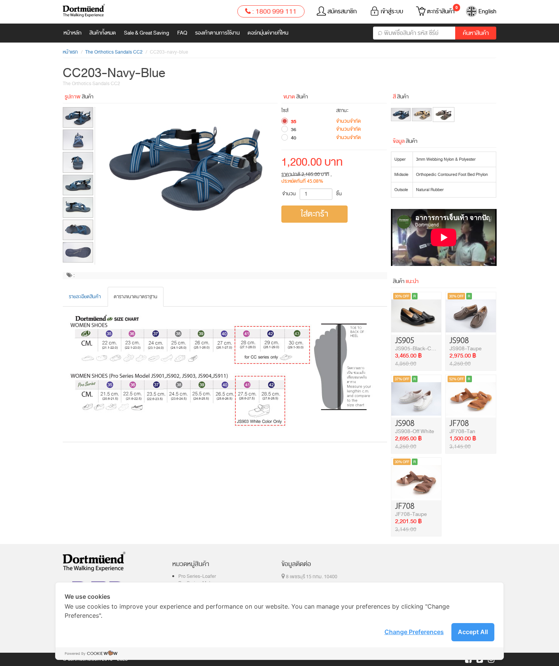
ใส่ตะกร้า (314, 213)
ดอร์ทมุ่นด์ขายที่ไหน (268, 32)
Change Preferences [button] (414, 632)
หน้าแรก (70, 52)
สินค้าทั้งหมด (102, 32)
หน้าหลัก (72, 32)
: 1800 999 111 (274, 11)
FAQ (182, 32)
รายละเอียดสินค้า (85, 297)
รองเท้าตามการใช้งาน (217, 32)
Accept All (473, 632)
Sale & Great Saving (146, 32)
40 (293, 138)
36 (293, 129)
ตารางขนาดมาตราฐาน (135, 297)
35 (293, 121)
